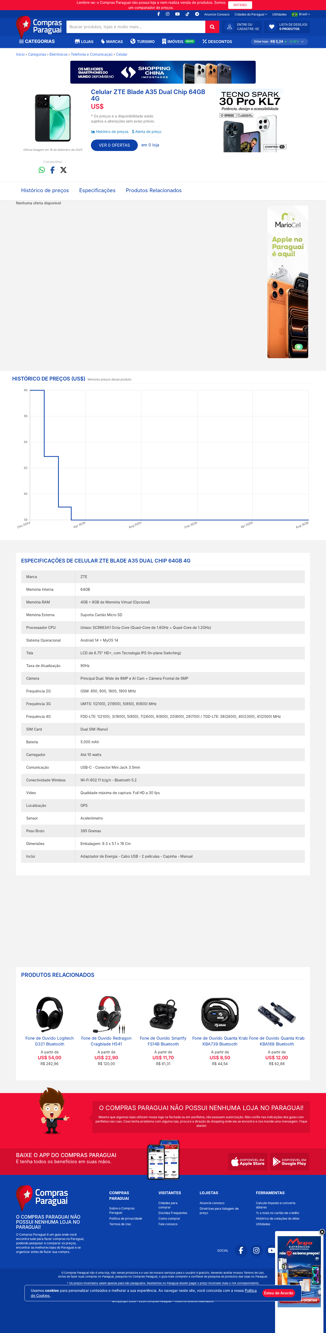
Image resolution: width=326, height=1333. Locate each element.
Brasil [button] (303, 14)
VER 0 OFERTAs (114, 145)
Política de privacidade (125, 1218)
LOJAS (87, 41)
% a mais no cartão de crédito (277, 1213)
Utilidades (279, 14)
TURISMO (146, 41)
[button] (287, 27)
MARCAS (114, 41)
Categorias (37, 54)
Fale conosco (168, 1224)
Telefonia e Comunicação (92, 54)
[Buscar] (212, 27)
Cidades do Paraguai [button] (250, 14)
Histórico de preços (112, 131)
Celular (121, 54)
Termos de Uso (120, 1224)
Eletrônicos (58, 54)
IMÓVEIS (180, 41)
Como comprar (169, 1218)
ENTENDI (240, 5)
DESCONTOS (220, 41)
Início (20, 54)
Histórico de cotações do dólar (278, 1218)
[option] (52, 118)
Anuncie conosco (212, 1203)
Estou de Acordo (278, 1293)
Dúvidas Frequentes (172, 1213)
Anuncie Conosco (216, 14)
